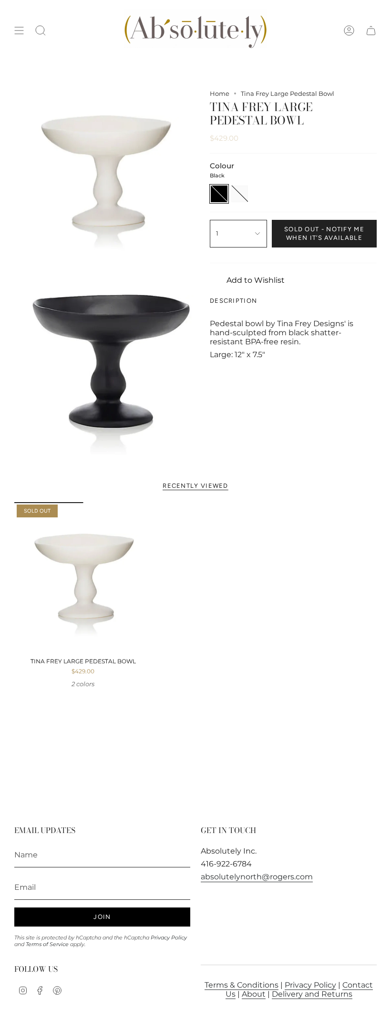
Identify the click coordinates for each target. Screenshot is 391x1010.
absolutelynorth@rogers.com (257, 876)
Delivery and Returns (312, 994)
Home (219, 93)
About (254, 994)
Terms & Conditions (241, 984)
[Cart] (371, 30)
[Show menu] (19, 30)
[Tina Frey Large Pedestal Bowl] (83, 578)
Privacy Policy (169, 937)
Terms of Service (47, 944)
